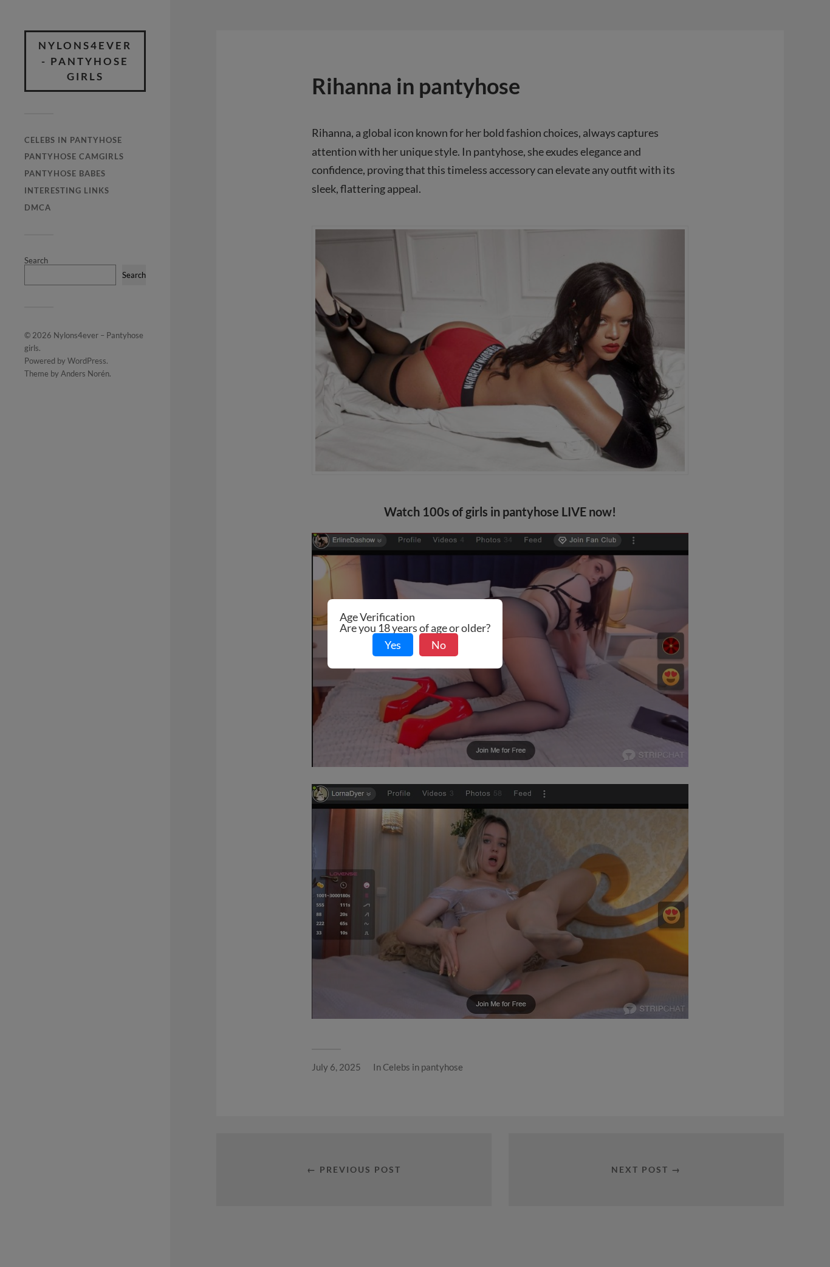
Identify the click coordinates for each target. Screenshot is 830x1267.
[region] (158, 1188)
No (438, 644)
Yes (393, 644)
